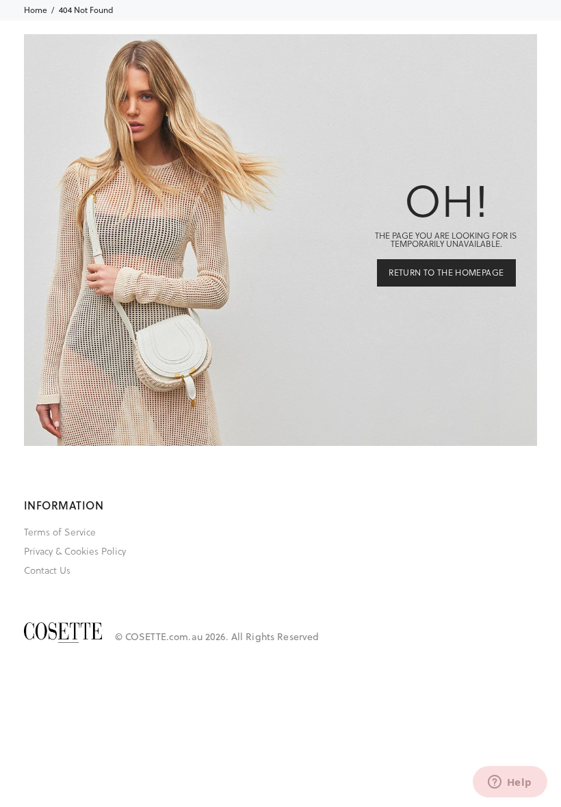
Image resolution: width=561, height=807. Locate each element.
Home (35, 10)
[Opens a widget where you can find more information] (509, 783)
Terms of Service (60, 532)
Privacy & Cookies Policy (75, 551)
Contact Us (47, 570)
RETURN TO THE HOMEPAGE (446, 272)
